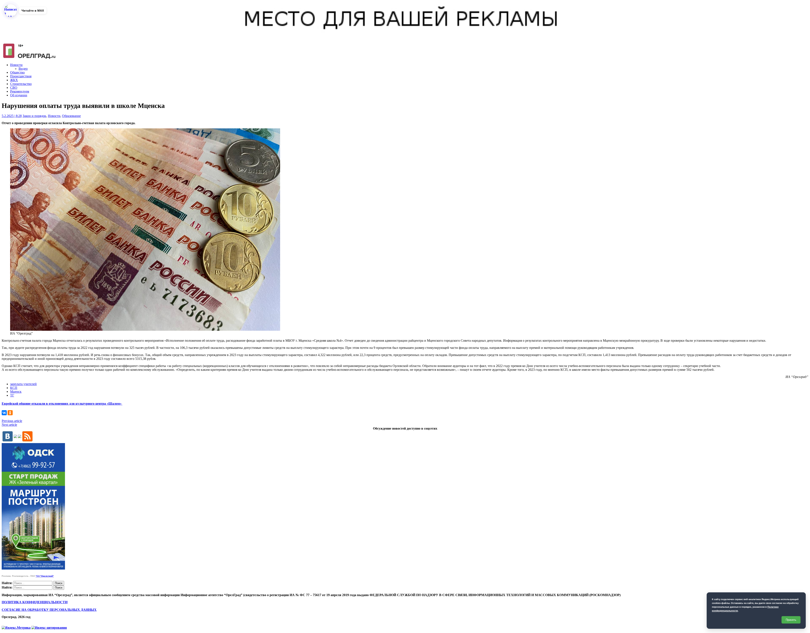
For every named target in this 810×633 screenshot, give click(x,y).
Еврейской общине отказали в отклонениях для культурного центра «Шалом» (62, 403)
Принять (791, 619)
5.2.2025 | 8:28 (12, 116)
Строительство (21, 84)
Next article (9, 424)
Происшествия (20, 76)
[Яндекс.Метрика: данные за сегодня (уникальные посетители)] (16, 628)
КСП (13, 388)
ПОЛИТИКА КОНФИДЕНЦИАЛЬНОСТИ (35, 602)
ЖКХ (14, 80)
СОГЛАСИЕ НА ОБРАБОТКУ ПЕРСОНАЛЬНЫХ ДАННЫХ (49, 609)
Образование (71, 116)
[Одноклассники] (10, 412)
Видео (23, 68)
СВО (13, 87)
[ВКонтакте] (4, 412)
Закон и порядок (34, 116)
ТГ (12, 395)
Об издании (18, 95)
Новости (16, 65)
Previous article (12, 421)
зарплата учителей (23, 384)
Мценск (16, 391)
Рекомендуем (19, 91)
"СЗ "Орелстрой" (45, 576)
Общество (17, 72)
